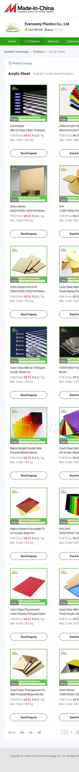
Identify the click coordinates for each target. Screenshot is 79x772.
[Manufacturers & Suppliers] (29, 8)
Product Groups (22, 63)
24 (21, 732)
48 (39, 732)
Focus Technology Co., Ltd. (51, 755)
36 (30, 732)
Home (12, 41)
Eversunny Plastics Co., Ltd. (47, 24)
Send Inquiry (29, 153)
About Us (53, 41)
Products (34, 41)
